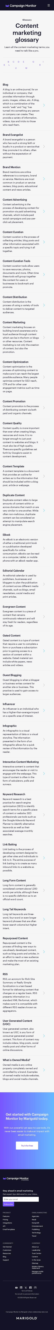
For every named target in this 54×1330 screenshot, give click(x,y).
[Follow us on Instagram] (35, 1287)
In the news (36, 1260)
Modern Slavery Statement (38, 1267)
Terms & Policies (27, 1291)
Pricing (5, 1219)
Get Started (7, 1246)
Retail (34, 1219)
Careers (35, 1256)
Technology (36, 1232)
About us (35, 1246)
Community (8, 1243)
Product (7, 1212)
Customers (7, 1250)
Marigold (24, 1311)
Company (36, 1243)
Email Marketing (39, 1212)
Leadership (36, 1250)
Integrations (7, 1222)
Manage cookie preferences (37, 1272)
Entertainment (37, 1226)
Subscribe (8, 1204)
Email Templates (9, 1229)
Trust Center (36, 1253)
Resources (7, 1253)
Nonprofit (35, 1222)
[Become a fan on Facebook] (30, 1287)
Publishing (35, 1229)
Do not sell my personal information (27, 1294)
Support (6, 1260)
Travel (34, 1236)
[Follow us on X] (26, 1287)
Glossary (27, 19)
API (4, 1226)
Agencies (35, 1216)
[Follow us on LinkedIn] (21, 1287)
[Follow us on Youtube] (16, 1287)
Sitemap (35, 1263)
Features (6, 1216)
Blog (4, 1256)
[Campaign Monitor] (16, 1178)
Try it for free (27, 1145)
